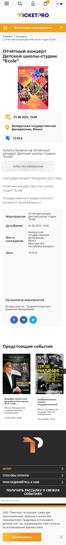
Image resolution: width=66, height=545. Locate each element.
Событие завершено (28, 166)
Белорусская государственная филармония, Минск (34, 127)
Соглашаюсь (22, 537)
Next (62, 371)
